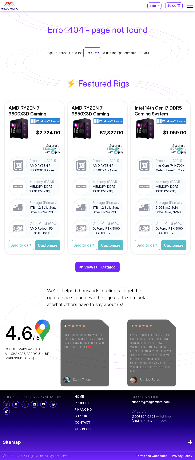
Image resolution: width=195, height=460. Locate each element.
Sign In (154, 6)
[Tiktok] (6, 411)
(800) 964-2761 (143, 416)
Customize (48, 245)
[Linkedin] (34, 404)
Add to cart (21, 245)
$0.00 (172, 6)
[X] (15, 404)
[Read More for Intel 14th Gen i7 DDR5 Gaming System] (160, 177)
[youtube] (43, 404)
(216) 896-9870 (143, 421)
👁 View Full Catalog (97, 267)
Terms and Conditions (151, 456)
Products (92, 53)
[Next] (17, 367)
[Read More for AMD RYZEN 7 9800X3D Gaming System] (34, 177)
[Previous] (8, 367)
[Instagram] (6, 404)
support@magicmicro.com (151, 402)
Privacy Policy (182, 456)
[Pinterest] (53, 404)
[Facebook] (25, 404)
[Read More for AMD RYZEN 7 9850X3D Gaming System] (97, 177)
